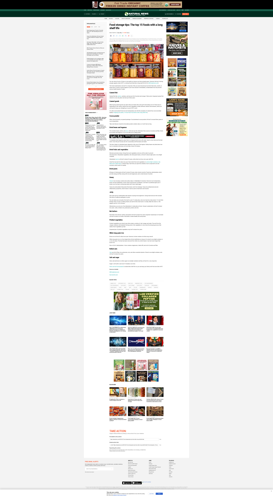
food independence (143, 38)
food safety (159, 38)
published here (124, 488)
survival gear (137, 41)
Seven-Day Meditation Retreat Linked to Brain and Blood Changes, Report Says (95, 37)
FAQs (182, 10)
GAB (170, 475)
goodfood (123, 40)
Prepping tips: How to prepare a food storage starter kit (116, 400)
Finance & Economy (137, 18)
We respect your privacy (89, 471)
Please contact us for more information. (117, 450)
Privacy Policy (131, 475)
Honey (111, 181)
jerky (144, 40)
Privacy (114, 486)
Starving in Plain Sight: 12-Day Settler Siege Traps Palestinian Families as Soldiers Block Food (95, 43)
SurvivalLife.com (113, 275)
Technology (165, 18)
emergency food (135, 38)
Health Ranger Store (153, 465)
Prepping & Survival (148, 18)
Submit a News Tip (131, 473)
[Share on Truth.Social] (125, 35)
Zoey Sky (119, 32)
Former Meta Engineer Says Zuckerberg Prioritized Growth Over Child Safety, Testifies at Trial (95, 83)
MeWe (170, 473)
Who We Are (130, 462)
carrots (117, 159)
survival (126, 41)
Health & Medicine (126, 18)
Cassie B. (116, 347)
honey (141, 40)
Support (129, 467)
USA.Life (170, 476)
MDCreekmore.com (153, 83)
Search (187, 10)
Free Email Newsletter (132, 465)
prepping (111, 41)
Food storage (112, 40)
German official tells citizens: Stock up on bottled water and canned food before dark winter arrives (155, 400)
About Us (178, 10)
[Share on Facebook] (113, 35)
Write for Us (130, 468)
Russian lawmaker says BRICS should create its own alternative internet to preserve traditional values (154, 350)
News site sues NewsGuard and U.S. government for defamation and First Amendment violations (136, 350)
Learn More (151, 493)
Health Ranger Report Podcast (155, 467)
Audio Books (108, 10)
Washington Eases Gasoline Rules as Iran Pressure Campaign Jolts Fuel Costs (95, 77)
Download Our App (171, 10)
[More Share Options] (131, 35)
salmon (119, 96)
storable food (121, 41)
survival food (131, 41)
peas (127, 131)
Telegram (171, 465)
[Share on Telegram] (119, 35)
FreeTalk (170, 471)
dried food (128, 38)
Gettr (170, 470)
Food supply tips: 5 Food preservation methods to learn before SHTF (135, 419)
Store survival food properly (116, 266)
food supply (118, 40)
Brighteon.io (171, 462)
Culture (117, 18)
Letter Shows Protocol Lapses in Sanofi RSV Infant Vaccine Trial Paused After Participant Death (95, 71)
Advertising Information (132, 471)
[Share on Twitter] (116, 35)
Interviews (102, 10)
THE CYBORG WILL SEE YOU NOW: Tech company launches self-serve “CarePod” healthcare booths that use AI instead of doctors (117, 350)
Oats (110, 252)
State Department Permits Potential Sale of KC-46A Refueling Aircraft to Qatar (95, 31)
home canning (129, 40)
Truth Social (171, 468)
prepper (160, 40)
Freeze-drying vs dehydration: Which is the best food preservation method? (117, 419)
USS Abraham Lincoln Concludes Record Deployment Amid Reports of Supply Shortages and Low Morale (96, 54)
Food (114, 22)
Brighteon (90, 10)
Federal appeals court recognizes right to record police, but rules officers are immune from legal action (95, 60)
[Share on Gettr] (128, 35)
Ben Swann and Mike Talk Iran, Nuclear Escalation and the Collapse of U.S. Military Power (90, 146)
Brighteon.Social (172, 463)
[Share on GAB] (122, 35)
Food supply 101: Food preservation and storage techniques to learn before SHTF (155, 419)
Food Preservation (152, 38)
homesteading (136, 40)
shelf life (116, 41)
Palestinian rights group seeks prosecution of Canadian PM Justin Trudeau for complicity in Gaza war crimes (155, 329)
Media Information (131, 470)
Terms (117, 486)
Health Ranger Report (90, 112)
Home (85, 10)
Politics (111, 18)
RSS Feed (151, 473)
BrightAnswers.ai (162, 10)
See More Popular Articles (96, 89)
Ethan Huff (154, 347)
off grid (150, 40)
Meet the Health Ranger (132, 463)
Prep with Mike (96, 10)
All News (150, 463)
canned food (115, 38)
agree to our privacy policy (119, 495)
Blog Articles (151, 471)
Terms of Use (130, 476)
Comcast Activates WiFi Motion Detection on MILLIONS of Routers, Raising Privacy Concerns (95, 65)
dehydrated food (122, 38)
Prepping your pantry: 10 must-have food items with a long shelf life (130, 112)
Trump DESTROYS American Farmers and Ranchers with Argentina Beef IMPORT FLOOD (101, 127)
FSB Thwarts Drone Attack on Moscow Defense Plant (95, 48)
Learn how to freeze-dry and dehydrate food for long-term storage (135, 400)
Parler (170, 467)
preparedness (155, 40)
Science (158, 18)
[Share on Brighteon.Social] (110, 35)
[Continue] (111, 468)
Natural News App (152, 468)
